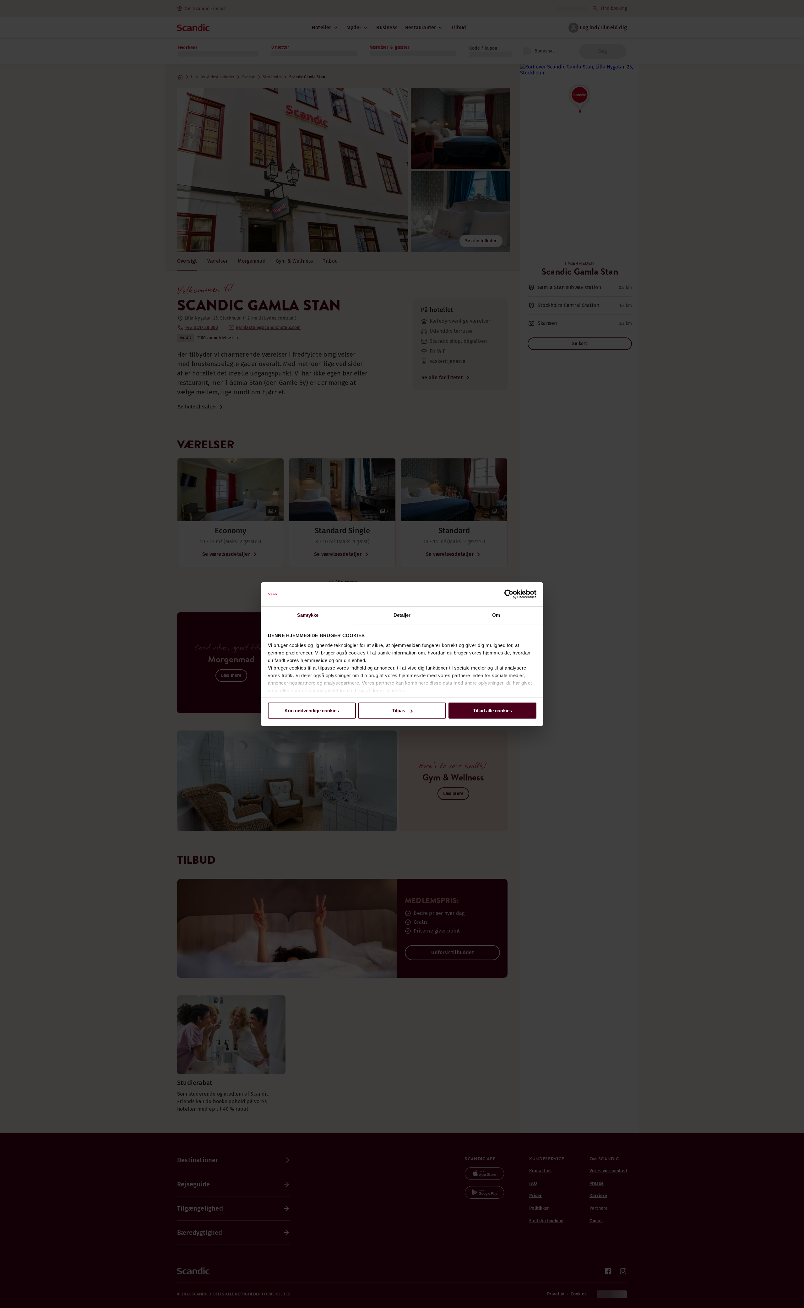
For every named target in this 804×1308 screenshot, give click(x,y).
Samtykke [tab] (308, 614)
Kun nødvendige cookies (312, 710)
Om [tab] (496, 614)
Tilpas (398, 710)
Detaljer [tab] (402, 614)
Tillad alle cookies (492, 710)
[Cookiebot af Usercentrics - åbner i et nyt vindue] (508, 594)
